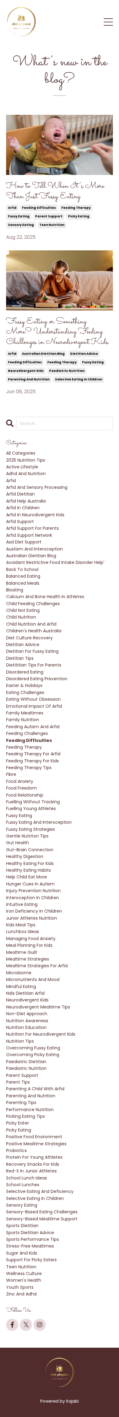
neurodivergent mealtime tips (38, 1007)
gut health (17, 843)
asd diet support (23, 542)
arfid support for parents (32, 528)
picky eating (78, 216)
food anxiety (19, 781)
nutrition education (26, 1027)
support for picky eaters (31, 1260)
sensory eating (21, 225)
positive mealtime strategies (36, 1144)
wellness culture (24, 1273)
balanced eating (23, 576)
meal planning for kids (29, 945)
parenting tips (21, 1102)
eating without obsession (33, 699)
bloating (14, 590)
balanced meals (22, 583)
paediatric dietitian (26, 1062)
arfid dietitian (20, 494)
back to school (22, 569)
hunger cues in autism (30, 884)
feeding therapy (76, 207)
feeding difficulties (39, 207)
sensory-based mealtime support (42, 1219)
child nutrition (21, 617)
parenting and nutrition (28, 379)
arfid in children (23, 508)
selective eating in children (78, 379)
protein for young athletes (34, 1157)
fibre (11, 774)
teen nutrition (51, 225)
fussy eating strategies (30, 829)
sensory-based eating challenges (42, 1212)
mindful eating (21, 986)
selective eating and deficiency (40, 1191)
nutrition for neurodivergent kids (40, 1034)
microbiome (18, 973)
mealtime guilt (21, 952)
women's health (23, 1280)
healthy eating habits (28, 870)
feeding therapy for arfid (33, 754)
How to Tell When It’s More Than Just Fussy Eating (55, 191)
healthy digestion (24, 856)
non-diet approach (26, 1014)
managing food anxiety (31, 939)
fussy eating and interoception (39, 822)
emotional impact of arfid (34, 706)
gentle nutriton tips (27, 836)
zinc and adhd (21, 1294)
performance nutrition (30, 1109)
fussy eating (19, 216)
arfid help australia (26, 501)
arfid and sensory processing (36, 487)
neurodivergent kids (26, 371)
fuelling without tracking (33, 802)
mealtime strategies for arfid (37, 966)
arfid (12, 207)
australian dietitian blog (43, 353)
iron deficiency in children (34, 911)
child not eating (23, 610)
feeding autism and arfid (33, 727)
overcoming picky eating (32, 1055)
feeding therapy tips (29, 768)
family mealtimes (24, 713)
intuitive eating (22, 904)
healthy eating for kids (30, 863)
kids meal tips (20, 925)
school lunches (22, 1185)
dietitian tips (20, 658)
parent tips (18, 1082)
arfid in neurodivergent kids (35, 515)
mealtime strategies (27, 959)
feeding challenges (27, 733)
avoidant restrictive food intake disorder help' (55, 562)
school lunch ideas (26, 1178)
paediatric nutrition (67, 371)
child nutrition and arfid (31, 624)
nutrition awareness (27, 1021)
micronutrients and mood (33, 979)
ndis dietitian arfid (25, 993)
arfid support (20, 521)
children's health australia (33, 631)
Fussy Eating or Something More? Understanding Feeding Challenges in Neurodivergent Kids (57, 332)
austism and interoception (34, 549)
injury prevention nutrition (33, 891)
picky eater (17, 1123)
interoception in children (32, 898)
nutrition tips (20, 1041)
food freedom (21, 788)
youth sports (20, 1287)
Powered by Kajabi (59, 1401)
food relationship (24, 795)
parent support (49, 216)
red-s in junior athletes (31, 1171)
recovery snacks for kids (32, 1164)
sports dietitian (22, 1226)
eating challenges (25, 692)
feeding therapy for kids (32, 761)
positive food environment (34, 1137)
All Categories (20, 453)
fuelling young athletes (31, 808)
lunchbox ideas (22, 931)
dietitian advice (84, 353)
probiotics (16, 1150)
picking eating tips (25, 1116)
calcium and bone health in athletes (45, 597)
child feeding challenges (33, 604)
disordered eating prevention (36, 679)
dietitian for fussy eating (32, 651)
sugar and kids (21, 1253)
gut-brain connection (29, 850)
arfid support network (29, 535)
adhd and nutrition (26, 474)
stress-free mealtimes (30, 1246)
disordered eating (24, 672)
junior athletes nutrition (31, 918)
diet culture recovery (29, 638)
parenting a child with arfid (35, 1089)
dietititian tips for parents (33, 665)
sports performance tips (32, 1239)
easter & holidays (24, 685)
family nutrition (22, 720)
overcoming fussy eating (33, 1048)
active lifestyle (22, 467)
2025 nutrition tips (25, 460)
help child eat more (26, 877)
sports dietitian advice (30, 1233)
